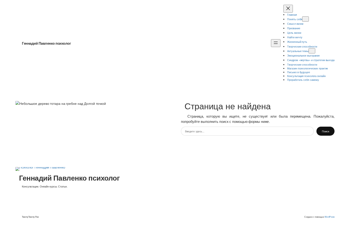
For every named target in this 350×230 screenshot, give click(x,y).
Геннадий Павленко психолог (46, 43)
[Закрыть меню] (288, 9)
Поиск (325, 131)
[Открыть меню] (275, 43)
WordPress (330, 216)
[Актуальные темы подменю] (312, 50)
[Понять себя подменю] (305, 19)
